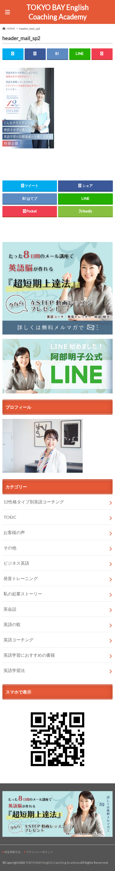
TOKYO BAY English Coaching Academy (57, 12)
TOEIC (9, 517)
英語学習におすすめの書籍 (29, 654)
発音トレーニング (20, 578)
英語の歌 (12, 624)
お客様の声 (14, 532)
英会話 (9, 609)
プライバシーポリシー (39, 852)
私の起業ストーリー (22, 593)
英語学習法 (14, 670)
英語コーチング (18, 639)
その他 (9, 547)
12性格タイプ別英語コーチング (33, 501)
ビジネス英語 (16, 563)
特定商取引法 (13, 852)
